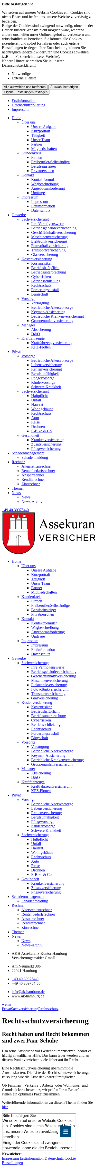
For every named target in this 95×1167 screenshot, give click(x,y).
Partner (36, 144)
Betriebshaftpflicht (45, 268)
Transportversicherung (48, 250)
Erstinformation (24, 101)
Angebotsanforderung (48, 188)
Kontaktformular (44, 179)
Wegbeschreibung (45, 184)
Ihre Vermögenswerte (47, 224)
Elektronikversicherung (49, 241)
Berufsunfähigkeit (45, 374)
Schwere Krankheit (46, 387)
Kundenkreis (31, 153)
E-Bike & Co (41, 431)
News (16, 493)
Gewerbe (19, 215)
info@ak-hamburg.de (28, 992)
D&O (35, 334)
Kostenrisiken (41, 263)
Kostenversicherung (36, 259)
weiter (6, 1004)
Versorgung (40, 303)
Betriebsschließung (45, 281)
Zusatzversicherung (46, 444)
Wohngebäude (42, 409)
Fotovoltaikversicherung (49, 246)
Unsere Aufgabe (43, 126)
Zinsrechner (30, 484)
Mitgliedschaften (44, 149)
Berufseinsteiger (43, 166)
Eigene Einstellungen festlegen (26, 92)
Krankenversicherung (47, 440)
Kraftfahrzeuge (33, 338)
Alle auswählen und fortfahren (25, 87)
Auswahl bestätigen (64, 87)
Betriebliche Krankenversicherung (57, 316)
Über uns (28, 122)
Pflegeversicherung (46, 449)
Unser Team (40, 140)
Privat (16, 351)
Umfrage (38, 193)
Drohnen (38, 426)
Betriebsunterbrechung (48, 272)
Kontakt (27, 175)
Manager (28, 325)
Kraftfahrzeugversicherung (51, 343)
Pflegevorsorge (42, 378)
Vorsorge (28, 299)
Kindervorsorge (43, 382)
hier (5, 1107)
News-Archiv (31, 501)
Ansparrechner (32, 475)
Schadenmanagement (28, 453)
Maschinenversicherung (49, 237)
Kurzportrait (40, 131)
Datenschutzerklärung (28, 105)
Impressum (20, 109)
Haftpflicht (39, 396)
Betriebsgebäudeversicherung (53, 228)
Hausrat (37, 404)
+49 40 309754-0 (25, 979)
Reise (35, 422)
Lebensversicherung (46, 365)
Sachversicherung (35, 219)
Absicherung (41, 329)
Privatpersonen (42, 171)
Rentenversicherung (46, 369)
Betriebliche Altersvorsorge (52, 307)
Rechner (18, 462)
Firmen (36, 157)
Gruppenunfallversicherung (52, 321)
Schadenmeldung (34, 457)
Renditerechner (33, 479)
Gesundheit (30, 435)
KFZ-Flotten (41, 347)
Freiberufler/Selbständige (50, 162)
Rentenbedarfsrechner (38, 471)
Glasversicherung (44, 254)
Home (16, 118)
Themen (18, 488)
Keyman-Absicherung (48, 312)
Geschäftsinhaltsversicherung (53, 232)
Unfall (36, 400)
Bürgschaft (39, 294)
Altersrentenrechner (36, 466)
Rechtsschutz (41, 285)
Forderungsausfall (45, 290)
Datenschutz (40, 210)
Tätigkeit (38, 135)
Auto (35, 418)
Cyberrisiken (41, 276)
